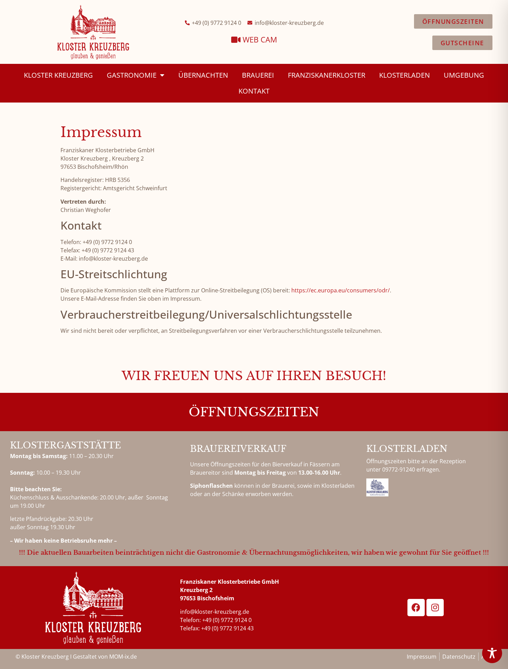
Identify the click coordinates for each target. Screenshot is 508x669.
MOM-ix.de (123, 656)
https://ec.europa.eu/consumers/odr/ (340, 290)
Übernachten (203, 75)
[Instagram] (435, 607)
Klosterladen (404, 75)
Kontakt (254, 91)
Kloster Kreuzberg (58, 75)
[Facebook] (416, 607)
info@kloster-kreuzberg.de (214, 611)
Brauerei (258, 75)
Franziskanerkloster (326, 75)
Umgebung (464, 75)
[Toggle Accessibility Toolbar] (492, 653)
